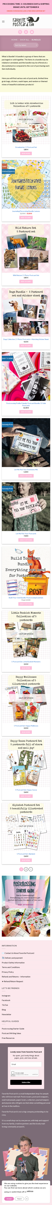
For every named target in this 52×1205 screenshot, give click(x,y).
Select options (26, 604)
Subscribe (26, 1082)
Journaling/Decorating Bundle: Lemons (26, 211)
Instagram (6, 995)
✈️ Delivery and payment (12, 958)
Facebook (6, 1000)
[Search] (20, 32)
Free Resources (8, 1038)
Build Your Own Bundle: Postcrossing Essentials (26, 598)
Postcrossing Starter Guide (13, 1028)
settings (30, 1191)
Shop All (24, 40)
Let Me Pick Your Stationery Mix (26, 470)
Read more (26, 153)
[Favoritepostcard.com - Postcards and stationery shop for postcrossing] (26, 21)
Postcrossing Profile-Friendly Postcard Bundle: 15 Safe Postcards (26, 404)
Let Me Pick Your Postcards (26, 534)
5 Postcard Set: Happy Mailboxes (26, 726)
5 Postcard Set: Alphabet (26, 854)
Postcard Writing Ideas (11, 1033)
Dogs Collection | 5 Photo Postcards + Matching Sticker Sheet (26, 339)
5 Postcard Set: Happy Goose (26, 790)
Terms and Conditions (11, 967)
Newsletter (6, 1014)
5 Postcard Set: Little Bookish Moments (26, 662)
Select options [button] (26, 476)
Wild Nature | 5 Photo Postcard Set (26, 275)
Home (14, 40)
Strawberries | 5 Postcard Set (26, 147)
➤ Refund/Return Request (12, 981)
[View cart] (32, 32)
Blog (4, 1009)
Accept (9, 1199)
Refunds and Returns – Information (16, 976)
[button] (3, 21)
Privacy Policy (8, 972)
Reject (19, 1199)
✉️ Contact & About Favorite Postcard (18, 953)
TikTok (5, 1005)
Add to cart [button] (26, 217)
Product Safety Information (13, 962)
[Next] (31, 869)
